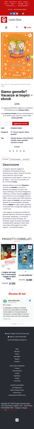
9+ (9, 84)
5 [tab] (20, 289)
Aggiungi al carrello (20, 123)
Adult (5, 3)
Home (6, 2)
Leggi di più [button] (7, 319)
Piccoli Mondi (28, 138)
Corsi (26, 3)
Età (6, 84)
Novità (20, 2)
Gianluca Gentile (11, 410)
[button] (6, 27)
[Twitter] (14, 13)
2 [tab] (14, 289)
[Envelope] (17, 13)
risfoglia (13, 140)
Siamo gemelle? (22, 140)
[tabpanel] (8, 265)
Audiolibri (20, 3)
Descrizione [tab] (5, 159)
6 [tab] (21, 289)
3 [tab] (16, 289)
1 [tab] (12, 289)
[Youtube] (23, 13)
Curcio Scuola (10, 5)
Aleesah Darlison (16, 138)
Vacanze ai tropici (17, 142)
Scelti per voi (13, 2)
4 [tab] (18, 289)
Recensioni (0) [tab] (26, 159)
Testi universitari (23, 5)
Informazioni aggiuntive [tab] (15, 159)
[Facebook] (11, 13)
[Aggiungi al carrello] (13, 247)
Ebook (12, 3)
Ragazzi (25, 2)
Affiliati (10, 9)
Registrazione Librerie (20, 9)
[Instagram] (20, 13)
